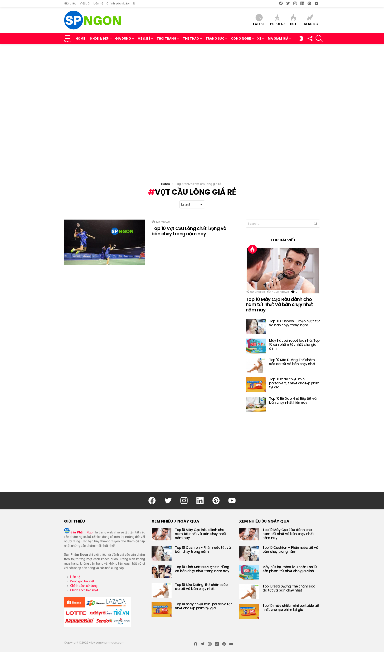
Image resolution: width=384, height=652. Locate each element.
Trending (310, 24)
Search (315, 224)
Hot (293, 24)
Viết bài (85, 3)
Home (80, 38)
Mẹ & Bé (144, 38)
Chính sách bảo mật (120, 3)
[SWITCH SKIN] (301, 38)
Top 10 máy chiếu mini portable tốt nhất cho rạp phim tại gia (294, 383)
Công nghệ (241, 38)
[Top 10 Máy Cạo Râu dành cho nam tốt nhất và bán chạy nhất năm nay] (283, 270)
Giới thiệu (70, 3)
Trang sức (215, 38)
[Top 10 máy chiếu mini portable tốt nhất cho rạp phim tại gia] (256, 384)
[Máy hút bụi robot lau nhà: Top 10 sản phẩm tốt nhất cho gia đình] (256, 346)
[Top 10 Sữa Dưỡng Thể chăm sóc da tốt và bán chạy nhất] (256, 365)
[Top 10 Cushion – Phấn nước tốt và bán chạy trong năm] (256, 326)
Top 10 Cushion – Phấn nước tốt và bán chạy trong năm (294, 323)
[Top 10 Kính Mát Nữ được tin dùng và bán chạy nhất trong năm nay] (162, 571)
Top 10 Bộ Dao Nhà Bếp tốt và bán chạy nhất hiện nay (293, 400)
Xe (259, 38)
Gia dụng (123, 38)
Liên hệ (98, 3)
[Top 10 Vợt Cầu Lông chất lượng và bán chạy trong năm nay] (104, 242)
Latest (259, 24)
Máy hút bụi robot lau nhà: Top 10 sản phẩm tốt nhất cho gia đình (294, 344)
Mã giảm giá (278, 38)
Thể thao (191, 38)
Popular (277, 24)
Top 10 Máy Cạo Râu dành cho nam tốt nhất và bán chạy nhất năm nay (279, 304)
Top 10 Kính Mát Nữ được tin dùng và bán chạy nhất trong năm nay (202, 569)
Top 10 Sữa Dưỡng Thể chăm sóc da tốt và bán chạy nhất (292, 361)
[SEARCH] (319, 38)
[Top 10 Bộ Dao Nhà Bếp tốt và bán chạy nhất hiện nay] (256, 404)
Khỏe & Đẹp (99, 38)
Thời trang (166, 38)
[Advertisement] (192, 77)
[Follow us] (309, 38)
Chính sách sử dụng (84, 585)
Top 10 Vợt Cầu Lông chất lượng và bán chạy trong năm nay (189, 231)
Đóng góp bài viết (82, 581)
